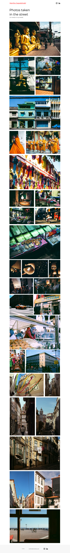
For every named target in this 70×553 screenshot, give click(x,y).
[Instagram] (57, 3)
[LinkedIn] (59, 3)
